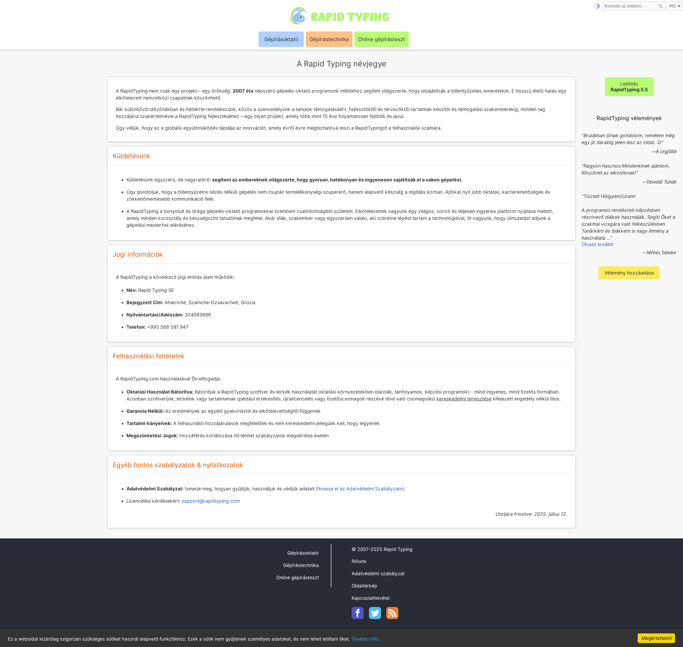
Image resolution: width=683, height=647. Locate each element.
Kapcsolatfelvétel (371, 598)
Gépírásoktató (303, 553)
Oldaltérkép (364, 586)
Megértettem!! (657, 638)
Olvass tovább (597, 244)
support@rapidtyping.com (211, 501)
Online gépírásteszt (381, 39)
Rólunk (359, 561)
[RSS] (395, 617)
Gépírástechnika (329, 39)
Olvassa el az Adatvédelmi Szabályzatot (360, 488)
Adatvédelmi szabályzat (378, 573)
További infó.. (366, 639)
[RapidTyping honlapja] (341, 15)
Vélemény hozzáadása (629, 273)
